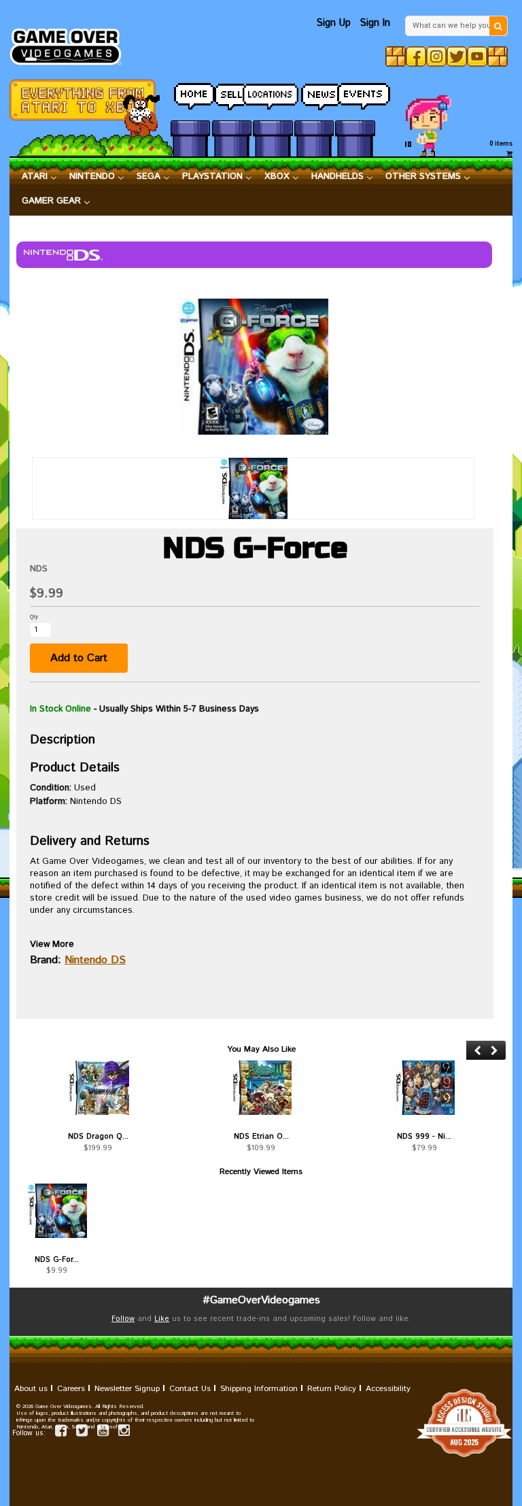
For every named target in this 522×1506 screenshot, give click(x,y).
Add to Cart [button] (78, 658)
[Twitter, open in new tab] (457, 56)
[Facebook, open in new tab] (416, 56)
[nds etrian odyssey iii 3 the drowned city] (261, 1087)
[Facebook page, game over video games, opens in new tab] (61, 1432)
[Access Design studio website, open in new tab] (261, 1423)
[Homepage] (70, 42)
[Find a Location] (272, 93)
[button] (477, 1050)
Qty (34, 616)
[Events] (355, 93)
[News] (314, 93)
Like (161, 1318)
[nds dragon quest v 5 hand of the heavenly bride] (97, 1087)
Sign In (375, 23)
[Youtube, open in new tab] (477, 56)
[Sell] (232, 93)
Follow (123, 1318)
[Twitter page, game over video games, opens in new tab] (82, 1432)
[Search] (498, 25)
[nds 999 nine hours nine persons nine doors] (424, 1087)
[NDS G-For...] (57, 1211)
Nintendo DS (95, 960)
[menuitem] (39, 177)
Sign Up (334, 23)
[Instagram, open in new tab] (436, 56)
